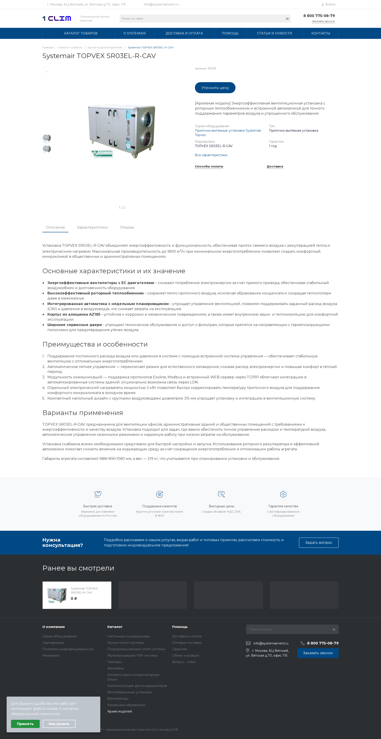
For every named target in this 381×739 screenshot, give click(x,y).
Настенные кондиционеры (128, 636)
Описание (55, 227)
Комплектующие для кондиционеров (137, 686)
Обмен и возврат (185, 656)
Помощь (180, 627)
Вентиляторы (118, 699)
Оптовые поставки (187, 643)
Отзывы (127, 227)
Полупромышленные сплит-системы (136, 649)
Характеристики (92, 227)
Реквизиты (51, 656)
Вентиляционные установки (129, 692)
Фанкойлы (115, 668)
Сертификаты (53, 643)
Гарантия (179, 649)
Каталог (115, 627)
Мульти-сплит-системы (125, 643)
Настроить (59, 724)
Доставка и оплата (187, 636)
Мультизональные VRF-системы (132, 656)
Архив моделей (119, 711)
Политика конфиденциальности (67, 649)
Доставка (275, 166)
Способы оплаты (209, 166)
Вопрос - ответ (184, 662)
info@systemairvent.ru (161, 4)
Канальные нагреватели (126, 705)
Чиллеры (114, 662)
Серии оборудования (59, 636)
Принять (25, 724)
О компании (53, 627)
